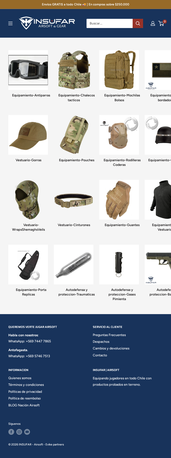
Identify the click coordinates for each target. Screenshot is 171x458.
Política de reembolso (24, 398)
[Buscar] (138, 23)
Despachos (101, 342)
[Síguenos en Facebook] (11, 432)
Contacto (100, 355)
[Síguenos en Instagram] (19, 432)
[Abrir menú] (10, 23)
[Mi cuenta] (153, 23)
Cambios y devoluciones (111, 348)
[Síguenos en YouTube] (27, 432)
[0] (161, 23)
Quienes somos (19, 378)
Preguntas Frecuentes (109, 335)
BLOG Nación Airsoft (24, 405)
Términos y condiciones (26, 385)
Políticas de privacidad (25, 392)
